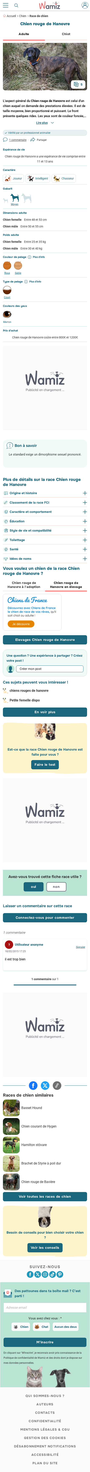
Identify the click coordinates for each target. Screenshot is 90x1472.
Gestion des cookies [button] (45, 1438)
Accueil (11, 16)
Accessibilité (45, 1455)
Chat (45, 1327)
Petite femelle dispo (25, 700)
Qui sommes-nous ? (45, 1396)
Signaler (80, 947)
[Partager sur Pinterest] (60, 1274)
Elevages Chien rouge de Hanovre (45, 640)
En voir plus (45, 712)
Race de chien (39, 16)
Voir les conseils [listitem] (45, 1247)
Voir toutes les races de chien (45, 1196)
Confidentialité (45, 1421)
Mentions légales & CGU (45, 1429)
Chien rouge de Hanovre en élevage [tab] (66, 585)
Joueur (17, 178)
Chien (22, 16)
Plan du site (45, 1463)
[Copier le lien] (57, 1085)
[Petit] (5, 202)
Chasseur (68, 178)
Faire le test (45, 764)
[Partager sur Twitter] (45, 1085)
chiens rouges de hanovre (29, 691)
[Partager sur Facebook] (33, 1085)
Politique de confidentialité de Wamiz (25, 1357)
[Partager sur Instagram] (45, 1274)
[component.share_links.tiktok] (52, 1274)
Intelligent (41, 178)
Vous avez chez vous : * (45, 1318)
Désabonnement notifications (45, 1446)
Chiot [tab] (66, 34)
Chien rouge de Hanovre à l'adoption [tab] (24, 585)
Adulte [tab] (24, 34)
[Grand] (26, 200)
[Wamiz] (52, 5)
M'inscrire (45, 1342)
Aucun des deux (65, 1327)
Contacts (45, 1413)
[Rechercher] (16, 5)
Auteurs (45, 1404)
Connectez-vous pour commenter (45, 917)
